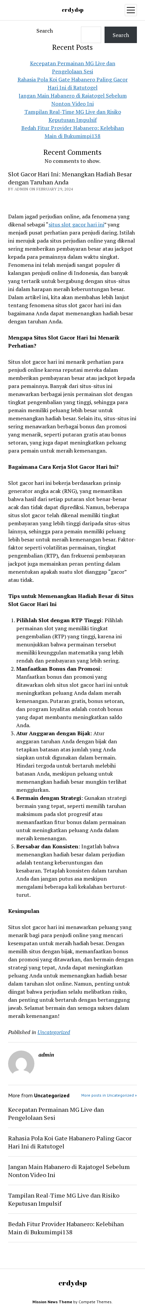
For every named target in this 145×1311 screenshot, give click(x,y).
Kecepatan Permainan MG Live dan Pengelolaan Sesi (56, 1113)
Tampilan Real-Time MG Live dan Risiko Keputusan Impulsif (63, 1199)
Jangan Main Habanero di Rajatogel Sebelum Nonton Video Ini (69, 1171)
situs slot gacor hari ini (76, 224)
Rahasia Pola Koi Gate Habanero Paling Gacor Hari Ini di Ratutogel (70, 1142)
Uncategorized (53, 1032)
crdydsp (73, 9)
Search (44, 30)
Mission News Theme (52, 1301)
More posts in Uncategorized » (109, 1095)
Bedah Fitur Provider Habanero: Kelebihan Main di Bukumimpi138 (66, 1228)
